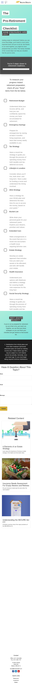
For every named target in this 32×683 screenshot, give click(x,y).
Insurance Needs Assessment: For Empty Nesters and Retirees (16, 484)
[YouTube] (19, 671)
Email (1, 384)
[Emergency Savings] (5, 124)
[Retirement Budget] (5, 100)
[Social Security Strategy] (5, 293)
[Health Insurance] (5, 271)
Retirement (16, 678)
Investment (16, 680)
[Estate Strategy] (5, 250)
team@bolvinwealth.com (16, 668)
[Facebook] (13, 671)
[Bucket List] (5, 211)
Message (2, 395)
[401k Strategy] (5, 189)
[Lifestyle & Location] (5, 168)
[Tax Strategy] (5, 146)
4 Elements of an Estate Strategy (12, 447)
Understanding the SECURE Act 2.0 (16, 520)
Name (1, 374)
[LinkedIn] (16, 671)
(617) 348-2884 (18, 658)
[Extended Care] (5, 230)
